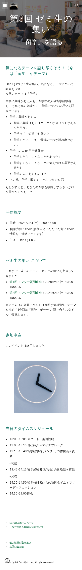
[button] (5, 5)
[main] (41, 29)
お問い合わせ (17, 546)
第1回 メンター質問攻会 (26, 282)
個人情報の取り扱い (20, 542)
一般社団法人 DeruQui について (27, 526)
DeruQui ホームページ (22, 522)
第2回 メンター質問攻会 (26, 292)
